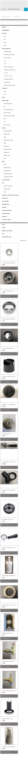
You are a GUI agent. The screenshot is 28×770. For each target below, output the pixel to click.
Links (3, 233)
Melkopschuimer (5, 204)
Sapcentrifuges (5, 100)
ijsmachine (4, 216)
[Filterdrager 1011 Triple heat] (9, 448)
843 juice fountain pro (8, 109)
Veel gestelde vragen (6, 236)
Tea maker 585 (5, 201)
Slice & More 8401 (6, 179)
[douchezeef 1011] (9, 431)
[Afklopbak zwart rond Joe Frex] (9, 374)
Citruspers (4, 33)
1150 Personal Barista (9, 66)
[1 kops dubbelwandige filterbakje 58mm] (9, 260)
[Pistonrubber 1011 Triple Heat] (9, 598)
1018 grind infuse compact (9, 85)
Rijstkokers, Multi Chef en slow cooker (10, 195)
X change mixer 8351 (8, 176)
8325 (5, 143)
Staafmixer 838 (7, 167)
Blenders (4, 128)
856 (4, 36)
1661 (5, 94)
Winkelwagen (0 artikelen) (14, 9)
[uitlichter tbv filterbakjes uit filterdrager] (9, 744)
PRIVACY (4, 27)
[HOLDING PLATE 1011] (9, 517)
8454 (5, 42)
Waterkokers (5, 198)
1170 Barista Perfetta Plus (10, 70)
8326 (5, 137)
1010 (5, 63)
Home (3, 224)
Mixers (3, 161)
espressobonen (7, 82)
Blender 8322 (7, 134)
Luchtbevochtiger (6, 213)
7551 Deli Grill (7, 189)
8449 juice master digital (9, 115)
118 (4, 60)
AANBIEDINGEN (5, 30)
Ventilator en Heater (6, 219)
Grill (3, 182)
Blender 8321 (7, 155)
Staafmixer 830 (7, 170)
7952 (5, 192)
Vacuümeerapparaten (6, 210)
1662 (5, 91)
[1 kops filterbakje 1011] (9, 284)
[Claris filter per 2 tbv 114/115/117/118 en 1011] (9, 573)
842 (4, 106)
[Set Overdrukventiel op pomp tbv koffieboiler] (9, 658)
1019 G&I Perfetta (8, 51)
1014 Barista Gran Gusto (9, 54)
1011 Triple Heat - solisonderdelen (14, 3)
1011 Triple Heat (16, 16)
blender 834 (6, 152)
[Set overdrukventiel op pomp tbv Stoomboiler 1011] (9, 688)
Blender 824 (6, 146)
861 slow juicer (7, 124)
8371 (5, 164)
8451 (5, 118)
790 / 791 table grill (8, 186)
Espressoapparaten (5, 16)
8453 (5, 45)
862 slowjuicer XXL (8, 103)
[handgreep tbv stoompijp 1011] (9, 484)
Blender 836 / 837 (7, 149)
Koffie (3, 97)
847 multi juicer (7, 112)
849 (4, 121)
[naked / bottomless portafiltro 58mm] (9, 545)
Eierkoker (4, 207)
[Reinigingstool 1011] (9, 630)
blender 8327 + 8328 (8, 140)
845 (4, 39)
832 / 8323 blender (8, 131)
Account (4, 9)
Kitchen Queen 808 (8, 173)
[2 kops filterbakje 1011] (9, 341)
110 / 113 (6, 73)
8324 (5, 158)
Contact (3, 227)
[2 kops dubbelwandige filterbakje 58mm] (9, 316)
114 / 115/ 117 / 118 (8, 76)
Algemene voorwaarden (7, 230)
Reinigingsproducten (8, 79)
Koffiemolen (4, 88)
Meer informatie (13, 268)
